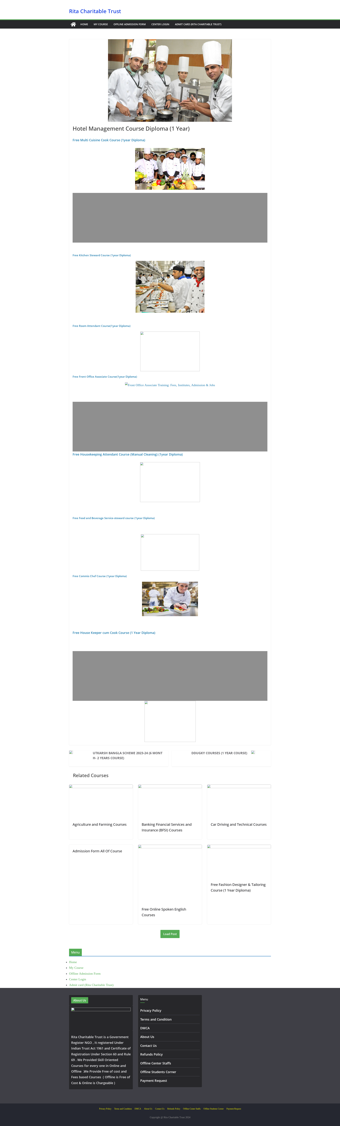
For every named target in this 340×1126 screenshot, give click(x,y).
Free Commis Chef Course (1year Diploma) (100, 576)
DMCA (145, 1028)
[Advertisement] (170, 218)
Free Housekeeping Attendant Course (101, 454)
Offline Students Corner (158, 1072)
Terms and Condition (156, 1019)
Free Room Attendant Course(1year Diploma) (102, 326)
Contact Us (148, 1045)
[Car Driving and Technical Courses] (239, 787)
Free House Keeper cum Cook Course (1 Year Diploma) (114, 633)
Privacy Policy (150, 1010)
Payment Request (153, 1080)
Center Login (160, 24)
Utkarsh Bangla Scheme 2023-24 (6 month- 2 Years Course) (127, 755)
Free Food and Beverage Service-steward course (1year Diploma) (114, 518)
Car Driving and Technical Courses (239, 824)
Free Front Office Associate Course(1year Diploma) (105, 376)
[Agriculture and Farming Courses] (101, 787)
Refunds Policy (151, 1054)
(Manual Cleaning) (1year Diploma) (156, 454)
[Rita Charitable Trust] (73, 24)
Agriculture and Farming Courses (100, 824)
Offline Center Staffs (155, 1063)
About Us (147, 1037)
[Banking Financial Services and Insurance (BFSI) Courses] (170, 787)
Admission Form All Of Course (97, 851)
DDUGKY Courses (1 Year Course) (219, 753)
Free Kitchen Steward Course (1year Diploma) (102, 255)
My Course (101, 24)
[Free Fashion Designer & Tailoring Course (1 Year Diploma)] (239, 847)
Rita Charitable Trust (95, 11)
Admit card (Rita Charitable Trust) (198, 24)
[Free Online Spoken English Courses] (170, 847)
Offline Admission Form (130, 24)
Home (84, 24)
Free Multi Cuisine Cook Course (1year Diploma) (109, 140)
